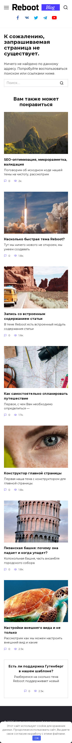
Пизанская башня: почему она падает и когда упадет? (31, 550)
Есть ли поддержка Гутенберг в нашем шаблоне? (36, 668)
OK (37, 738)
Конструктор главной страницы (33, 473)
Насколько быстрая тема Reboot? (34, 239)
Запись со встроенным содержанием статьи (24, 316)
